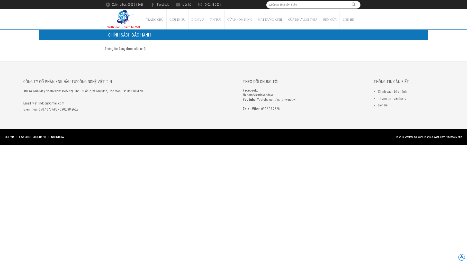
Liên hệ (186, 4)
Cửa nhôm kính (239, 19)
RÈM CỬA (330, 19)
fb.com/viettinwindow (258, 95)
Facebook (163, 4)
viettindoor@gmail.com (48, 103)
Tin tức (215, 19)
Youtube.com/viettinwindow (276, 100)
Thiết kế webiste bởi (406, 137)
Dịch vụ (197, 19)
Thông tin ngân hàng (392, 98)
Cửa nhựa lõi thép (302, 19)
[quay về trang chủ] (124, 28)
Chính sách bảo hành (392, 92)
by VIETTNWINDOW (51, 137)
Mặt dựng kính (270, 19)
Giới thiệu (177, 19)
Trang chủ (154, 19)
